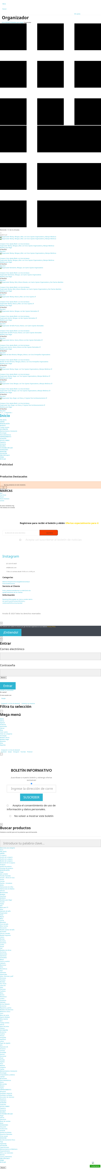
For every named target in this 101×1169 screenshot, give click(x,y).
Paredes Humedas (5, 876)
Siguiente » (9, 412)
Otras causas (4, 1136)
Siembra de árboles (5, 1132)
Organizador (3, 913)
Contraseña (7, 665)
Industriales (3, 974)
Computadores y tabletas (7, 1075)
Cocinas (2, 881)
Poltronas (3, 989)
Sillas (1, 909)
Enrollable (3, 1052)
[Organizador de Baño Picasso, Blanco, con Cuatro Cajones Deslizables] (50, 326)
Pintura (2, 1036)
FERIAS (2, 457)
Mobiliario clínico (5, 1011)
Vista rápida (10, 244)
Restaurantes (4, 892)
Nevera (2, 1086)
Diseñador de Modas (6, 1095)
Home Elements (4, 499)
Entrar (7, 686)
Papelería (3, 442)
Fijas (1, 971)
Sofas (1, 987)
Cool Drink (3, 495)
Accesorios (3, 1006)
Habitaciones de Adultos (7, 889)
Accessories (3, 1078)
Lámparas (3, 1067)
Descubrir (3, 251)
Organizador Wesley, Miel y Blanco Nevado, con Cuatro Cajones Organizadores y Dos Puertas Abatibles (30, 289)
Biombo (2, 939)
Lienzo (2, 1041)
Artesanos (3, 1091)
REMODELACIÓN (5, 424)
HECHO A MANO (4, 440)
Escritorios (3, 952)
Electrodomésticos (5, 435)
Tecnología (3, 433)
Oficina (2, 1024)
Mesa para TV (4, 907)
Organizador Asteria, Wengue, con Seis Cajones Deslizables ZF (18, 318)
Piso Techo (3, 984)
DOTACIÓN (3, 438)
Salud (1, 1123)
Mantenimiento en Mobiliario (8, 1149)
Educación (3, 1119)
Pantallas (3, 980)
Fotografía (3, 1037)
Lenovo (2, 500)
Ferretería (3, 444)
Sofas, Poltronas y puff (6, 976)
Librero (2, 937)
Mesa (1, 918)
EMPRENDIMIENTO (5, 437)
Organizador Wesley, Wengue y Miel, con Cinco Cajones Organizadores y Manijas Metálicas (27, 246)
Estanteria (3, 1000)
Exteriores (3, 896)
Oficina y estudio (5, 933)
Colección (3, 985)
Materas (2, 1065)
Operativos (3, 956)
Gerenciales (3, 954)
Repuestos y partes (5, 1008)
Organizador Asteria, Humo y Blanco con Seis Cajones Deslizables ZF (20, 347)
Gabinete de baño (5, 911)
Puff (1, 948)
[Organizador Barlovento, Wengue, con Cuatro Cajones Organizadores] (50, 268)
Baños (2, 885)
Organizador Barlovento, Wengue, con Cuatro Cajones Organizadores (20, 275)
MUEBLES (3, 425)
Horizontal (3, 1056)
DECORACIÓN (4, 429)
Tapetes (2, 1062)
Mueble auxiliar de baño (7, 930)
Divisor (2, 946)
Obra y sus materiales (6, 1153)
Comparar (3, 244)
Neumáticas (3, 969)
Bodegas (2, 894)
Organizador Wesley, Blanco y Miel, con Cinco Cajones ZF (17, 303)
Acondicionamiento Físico (7, 1140)
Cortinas (2, 1050)
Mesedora (3, 922)
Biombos (2, 982)
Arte (1, 1045)
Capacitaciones (4, 1147)
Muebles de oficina (5, 950)
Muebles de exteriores (6, 1010)
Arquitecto (3, 1099)
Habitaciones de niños (6, 887)
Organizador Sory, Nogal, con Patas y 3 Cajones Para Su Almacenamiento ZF (22, 405)
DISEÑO (2, 422)
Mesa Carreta (4, 926)
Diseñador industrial (6, 1093)
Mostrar (3, 677)
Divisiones (3, 978)
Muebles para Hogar (6, 247)
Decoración (3, 928)
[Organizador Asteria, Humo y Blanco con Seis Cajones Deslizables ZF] (50, 340)
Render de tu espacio (6, 861)
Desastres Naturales (6, 1134)
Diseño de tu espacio (6, 859)
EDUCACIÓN (3, 453)
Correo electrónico (12, 649)
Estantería (3, 943)
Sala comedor (4, 874)
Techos (2, 879)
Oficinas (2, 891)
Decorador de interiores (7, 1097)
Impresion (3, 1039)
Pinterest (30, 752)
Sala (1, 905)
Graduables (3, 957)
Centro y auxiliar (5, 961)
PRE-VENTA (3, 420)
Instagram (16, 752)
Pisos (1, 1063)
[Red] (50, 124)
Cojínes (2, 1069)
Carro (1, 1013)
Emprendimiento (5, 1151)
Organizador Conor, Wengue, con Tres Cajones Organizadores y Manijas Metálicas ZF (25, 391)
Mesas (2, 959)
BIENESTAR (3, 451)
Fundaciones (3, 1129)
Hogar (2, 872)
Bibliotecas (3, 997)
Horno (2, 1082)
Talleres (2, 1028)
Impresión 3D (4, 1047)
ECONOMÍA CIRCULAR (6, 448)
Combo (2, 944)
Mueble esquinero (5, 935)
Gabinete (2, 1002)
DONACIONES (4, 450)
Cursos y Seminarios (6, 1156)
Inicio (5, 415)
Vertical (2, 1054)
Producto (2, 864)
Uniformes (3, 1104)
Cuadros (2, 1034)
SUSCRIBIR (31, 797)
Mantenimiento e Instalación (8, 431)
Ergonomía (3, 1143)
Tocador (2, 902)
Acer (1, 493)
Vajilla (2, 1088)
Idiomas (2, 1155)
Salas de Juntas (4, 1026)
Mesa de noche (4, 1015)
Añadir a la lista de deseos (21, 244)
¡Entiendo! (10, 632)
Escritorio (3, 941)
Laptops (2, 1077)
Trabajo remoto (4, 427)
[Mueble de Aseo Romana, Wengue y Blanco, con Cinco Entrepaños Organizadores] (50, 355)
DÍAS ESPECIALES (5, 455)
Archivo (2, 995)
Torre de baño (4, 924)
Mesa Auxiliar (4, 1019)
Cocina (2, 920)
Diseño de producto (6, 866)
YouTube (23, 752)
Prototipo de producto (6, 868)
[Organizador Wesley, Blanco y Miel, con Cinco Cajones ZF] (50, 297)
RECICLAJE (3, 459)
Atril (1, 1021)
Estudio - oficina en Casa (7, 878)
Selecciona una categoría (7, 848)
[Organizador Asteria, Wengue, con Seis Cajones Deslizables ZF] (50, 311)
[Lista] (50, 227)
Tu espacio (3, 855)
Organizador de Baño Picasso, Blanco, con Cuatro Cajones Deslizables (21, 333)
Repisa (2, 917)
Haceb (2, 497)
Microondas (3, 1084)
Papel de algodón (5, 1043)
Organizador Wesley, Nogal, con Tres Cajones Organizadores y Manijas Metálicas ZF (25, 376)
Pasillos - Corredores (6, 883)
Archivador (3, 931)
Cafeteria (2, 963)
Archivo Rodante (5, 1004)
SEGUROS (2, 446)
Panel (1, 915)
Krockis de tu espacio (6, 857)
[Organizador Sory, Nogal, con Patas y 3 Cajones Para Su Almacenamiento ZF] (50, 398)
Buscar (3, 1168)
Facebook (4, 752)
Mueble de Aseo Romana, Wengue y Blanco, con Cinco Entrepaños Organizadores (24, 362)
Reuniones (3, 965)
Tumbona (3, 991)
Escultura (3, 1049)
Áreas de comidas (5, 1121)
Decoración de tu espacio (7, 863)
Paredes (2, 1060)
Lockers (2, 998)
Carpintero (3, 1101)
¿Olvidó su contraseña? (7, 690)
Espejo (2, 904)
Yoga (1, 1142)
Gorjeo (10, 752)
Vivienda (2, 1130)
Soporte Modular (5, 1017)
